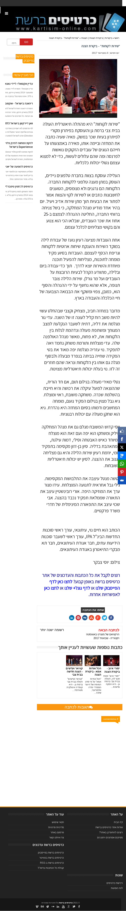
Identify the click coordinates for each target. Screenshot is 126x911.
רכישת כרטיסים (114, 883)
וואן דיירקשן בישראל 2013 (18, 123)
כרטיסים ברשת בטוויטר (51, 857)
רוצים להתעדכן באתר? (111, 832)
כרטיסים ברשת (66, 903)
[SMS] (122, 455)
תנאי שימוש (58, 822)
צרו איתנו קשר (56, 837)
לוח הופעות (117, 888)
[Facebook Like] (122, 431)
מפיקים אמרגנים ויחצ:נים (110, 837)
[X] (122, 447)
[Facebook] (122, 439)
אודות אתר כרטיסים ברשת (109, 827)
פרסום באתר (57, 832)
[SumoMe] (122, 480)
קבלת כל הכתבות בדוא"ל (51, 867)
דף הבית (118, 822)
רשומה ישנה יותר (52, 630)
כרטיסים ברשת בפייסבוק (51, 852)
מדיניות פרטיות (56, 827)
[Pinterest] (122, 472)
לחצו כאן (51, 588)
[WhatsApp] (122, 464)
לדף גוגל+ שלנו (77, 588)
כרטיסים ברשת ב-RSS (52, 862)
